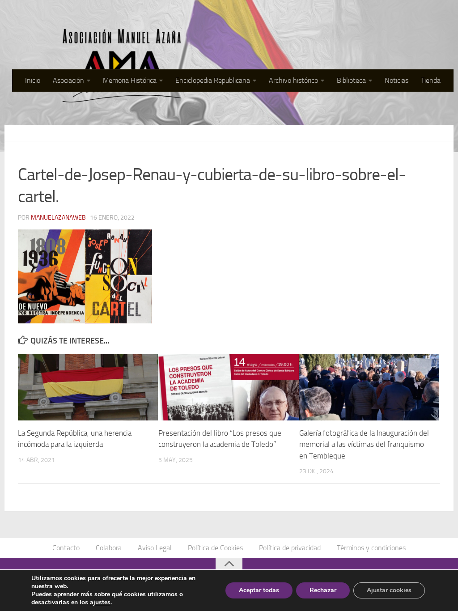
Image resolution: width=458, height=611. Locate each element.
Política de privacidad (290, 547)
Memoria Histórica (130, 80)
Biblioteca (351, 80)
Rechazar (323, 590)
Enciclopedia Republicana (212, 80)
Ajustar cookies (389, 590)
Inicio (32, 80)
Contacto (66, 547)
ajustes (100, 602)
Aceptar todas (259, 590)
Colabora (109, 547)
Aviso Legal (155, 547)
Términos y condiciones (371, 547)
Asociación (68, 80)
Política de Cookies (215, 547)
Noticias (396, 80)
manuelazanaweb (58, 217)
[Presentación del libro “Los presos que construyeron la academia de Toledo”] (228, 387)
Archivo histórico (293, 80)
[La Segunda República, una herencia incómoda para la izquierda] (88, 387)
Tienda (431, 80)
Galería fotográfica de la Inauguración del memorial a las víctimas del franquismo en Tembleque (364, 444)
